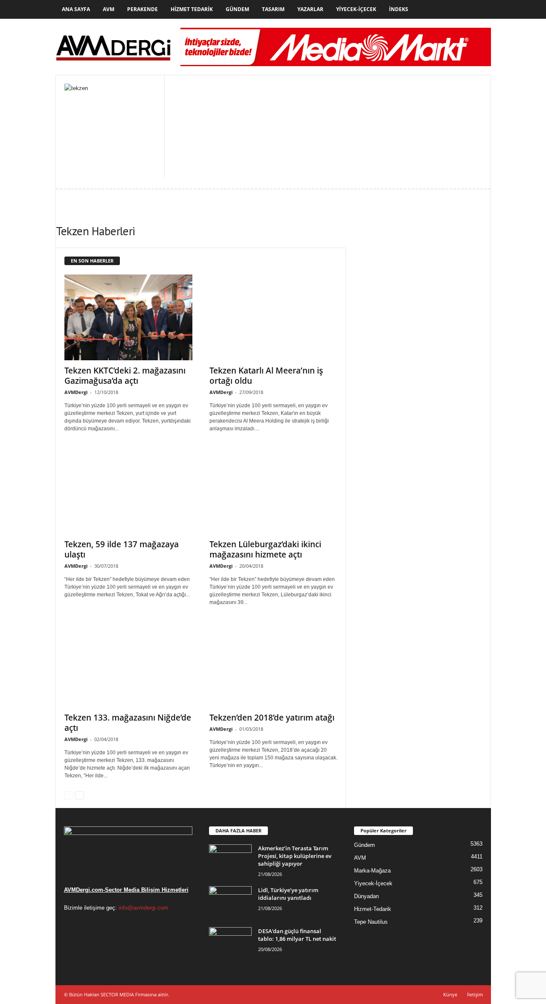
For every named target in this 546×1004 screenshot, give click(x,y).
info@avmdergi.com (143, 908)
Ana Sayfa (76, 9)
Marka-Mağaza (372, 870)
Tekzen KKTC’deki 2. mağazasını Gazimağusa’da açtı (125, 375)
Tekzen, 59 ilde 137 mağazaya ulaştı (121, 549)
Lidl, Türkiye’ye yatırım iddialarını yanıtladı (288, 894)
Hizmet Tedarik (192, 9)
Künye (450, 994)
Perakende (142, 9)
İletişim (475, 994)
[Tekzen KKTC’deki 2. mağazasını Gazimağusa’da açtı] (128, 317)
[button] (478, 9)
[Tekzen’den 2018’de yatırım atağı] (273, 665)
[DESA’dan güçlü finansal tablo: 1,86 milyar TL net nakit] (230, 943)
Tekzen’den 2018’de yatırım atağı (271, 717)
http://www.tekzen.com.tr (249, 136)
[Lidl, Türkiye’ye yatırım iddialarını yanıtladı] (230, 902)
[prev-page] (68, 795)
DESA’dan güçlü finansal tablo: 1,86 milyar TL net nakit (297, 935)
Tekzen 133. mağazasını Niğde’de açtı (127, 722)
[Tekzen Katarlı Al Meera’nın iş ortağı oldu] (273, 317)
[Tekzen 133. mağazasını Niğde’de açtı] (128, 665)
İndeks (398, 9)
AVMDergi (75, 392)
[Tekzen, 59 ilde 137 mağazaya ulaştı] (128, 491)
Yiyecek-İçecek (356, 9)
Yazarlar (310, 9)
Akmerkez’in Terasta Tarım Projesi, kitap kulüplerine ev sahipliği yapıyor (294, 855)
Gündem (237, 9)
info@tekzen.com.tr (234, 146)
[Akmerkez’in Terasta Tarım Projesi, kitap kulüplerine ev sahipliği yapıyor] (230, 860)
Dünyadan (366, 896)
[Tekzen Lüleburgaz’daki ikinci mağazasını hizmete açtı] (273, 491)
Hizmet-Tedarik (372, 909)
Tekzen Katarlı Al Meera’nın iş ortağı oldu (266, 375)
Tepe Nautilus (371, 922)
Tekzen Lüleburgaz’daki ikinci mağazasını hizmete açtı (265, 549)
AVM (108, 9)
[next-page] (79, 795)
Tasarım (273, 9)
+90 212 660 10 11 (232, 126)
